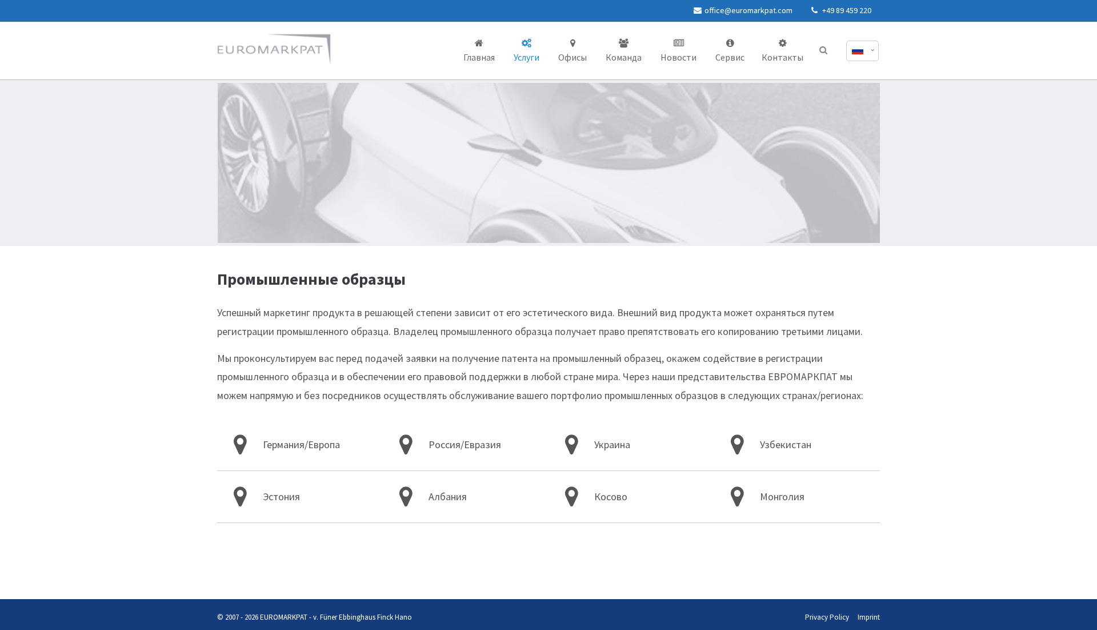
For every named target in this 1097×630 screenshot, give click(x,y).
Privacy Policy (827, 617)
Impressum (268, 576)
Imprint (869, 617)
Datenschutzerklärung (227, 576)
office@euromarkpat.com (748, 10)
